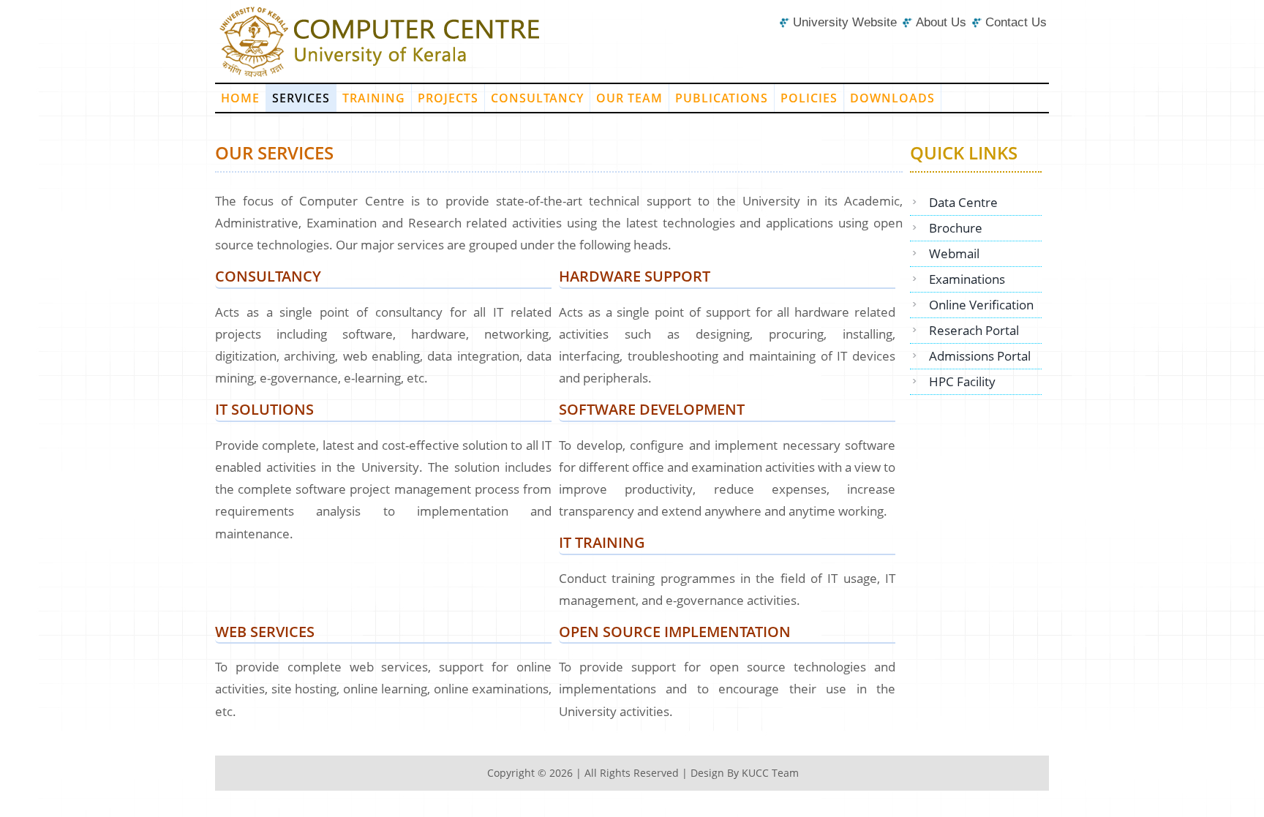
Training (373, 98)
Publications (721, 98)
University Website (845, 22)
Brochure (955, 227)
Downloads (892, 98)
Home (240, 98)
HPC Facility (962, 381)
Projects (448, 98)
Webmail (954, 253)
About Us (941, 22)
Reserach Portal (974, 330)
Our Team (629, 98)
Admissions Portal (980, 355)
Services (301, 98)
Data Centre (963, 202)
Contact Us (1016, 22)
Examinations (967, 279)
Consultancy (537, 98)
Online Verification (981, 304)
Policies (809, 98)
